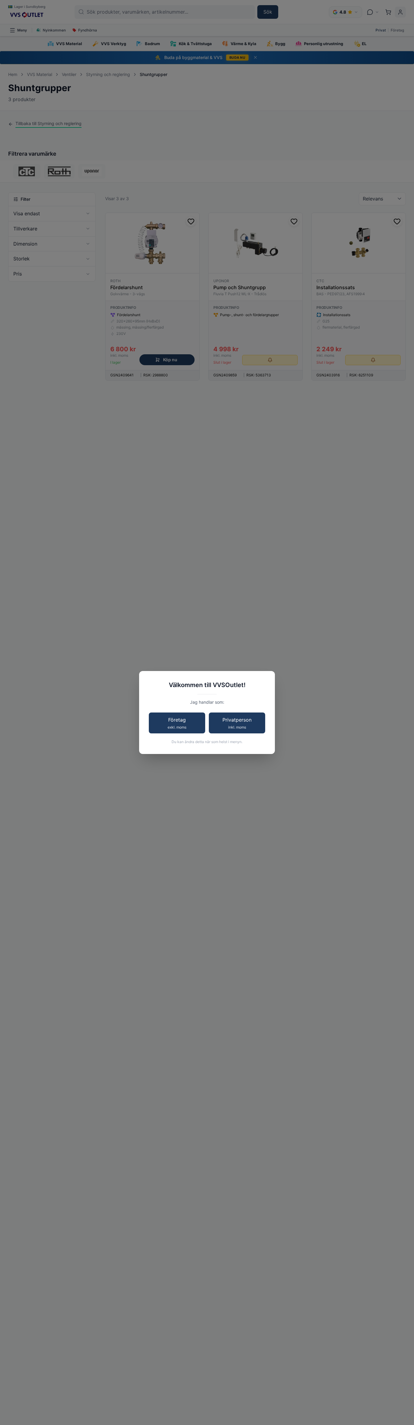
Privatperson (237, 723)
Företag (177, 723)
